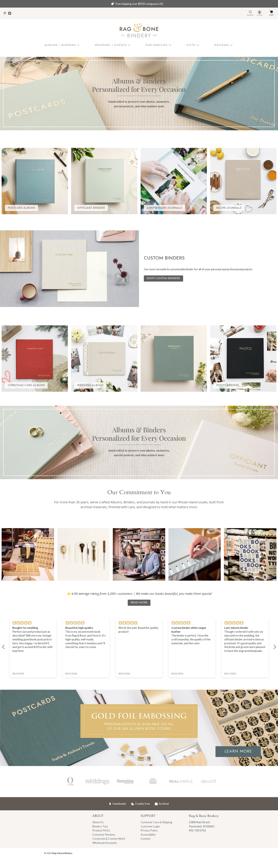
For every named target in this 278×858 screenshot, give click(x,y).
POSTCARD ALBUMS (21, 208)
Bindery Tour (100, 826)
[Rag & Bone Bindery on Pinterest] (5, 14)
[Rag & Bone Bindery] (139, 30)
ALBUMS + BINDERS (60, 45)
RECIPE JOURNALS (228, 208)
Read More (139, 602)
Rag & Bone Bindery (62, 853)
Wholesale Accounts (104, 842)
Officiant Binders (91, 208)
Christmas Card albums (26, 385)
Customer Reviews (103, 834)
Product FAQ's (101, 830)
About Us (98, 822)
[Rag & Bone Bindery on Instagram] (10, 14)
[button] (4, 647)
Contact (146, 838)
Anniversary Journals (164, 208)
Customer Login (150, 826)
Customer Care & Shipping (156, 822)
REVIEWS (221, 45)
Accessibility (148, 834)
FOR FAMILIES (156, 45)
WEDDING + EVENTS (111, 45)
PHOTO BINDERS (227, 385)
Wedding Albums (90, 385)
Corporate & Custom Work (108, 838)
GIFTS (190, 45)
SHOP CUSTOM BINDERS (163, 278)
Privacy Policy (149, 830)
